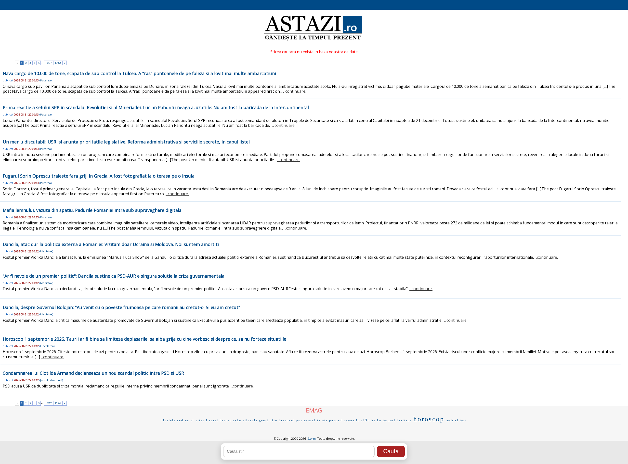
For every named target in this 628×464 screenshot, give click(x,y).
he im (376, 420)
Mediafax (46, 251)
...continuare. (294, 91)
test (463, 420)
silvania (250, 420)
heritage (404, 420)
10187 (48, 62)
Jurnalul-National (51, 380)
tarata (322, 420)
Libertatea (47, 346)
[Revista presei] (313, 40)
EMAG (314, 410)
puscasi (336, 420)
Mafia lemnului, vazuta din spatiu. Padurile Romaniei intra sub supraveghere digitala (92, 210)
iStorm (311, 439)
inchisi (452, 420)
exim (237, 420)
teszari (389, 420)
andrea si (185, 420)
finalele (168, 420)
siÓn (365, 420)
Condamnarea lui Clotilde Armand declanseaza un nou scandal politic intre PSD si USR (93, 373)
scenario (352, 420)
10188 (58, 62)
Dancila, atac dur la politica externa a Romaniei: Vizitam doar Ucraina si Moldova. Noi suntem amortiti (111, 244)
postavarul (306, 420)
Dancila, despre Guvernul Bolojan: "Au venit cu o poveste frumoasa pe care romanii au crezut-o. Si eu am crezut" (121, 307)
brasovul (287, 420)
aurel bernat (220, 420)
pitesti (202, 420)
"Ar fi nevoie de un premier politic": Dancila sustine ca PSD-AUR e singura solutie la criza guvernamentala (113, 276)
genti (263, 420)
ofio (273, 420)
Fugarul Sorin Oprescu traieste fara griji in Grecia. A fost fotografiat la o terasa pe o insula (99, 176)
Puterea (45, 80)
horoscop (428, 419)
